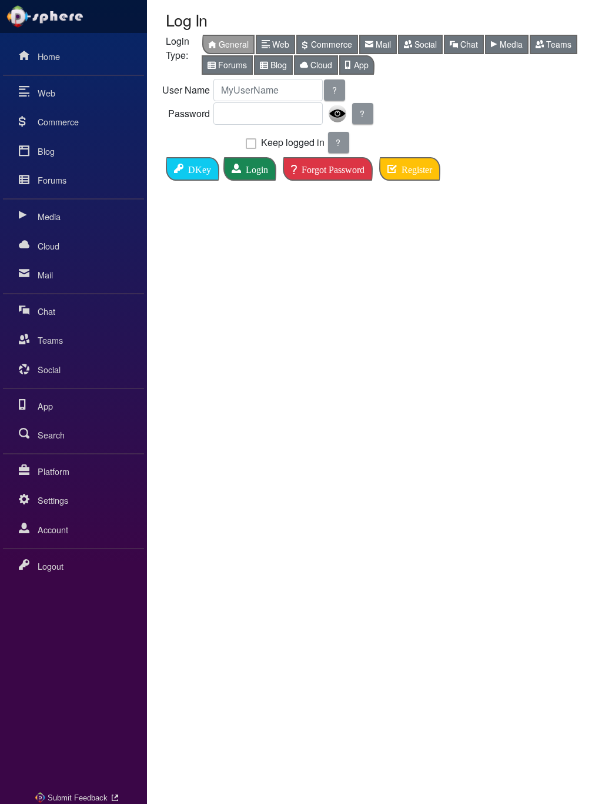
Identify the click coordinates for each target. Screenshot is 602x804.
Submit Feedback (77, 797)
